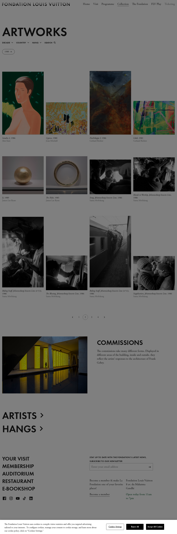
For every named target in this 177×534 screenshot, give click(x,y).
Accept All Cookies (155, 527)
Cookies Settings (115, 527)
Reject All (135, 527)
